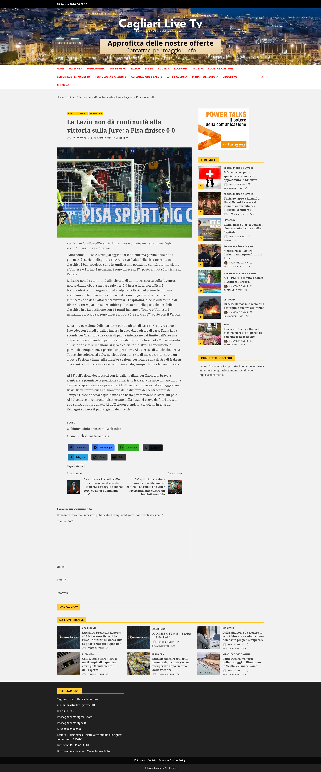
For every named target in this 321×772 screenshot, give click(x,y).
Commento (65, 521)
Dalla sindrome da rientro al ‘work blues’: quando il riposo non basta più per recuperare (243, 636)
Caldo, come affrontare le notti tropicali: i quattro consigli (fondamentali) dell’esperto (99, 664)
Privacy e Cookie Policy (171, 760)
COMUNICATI (89, 628)
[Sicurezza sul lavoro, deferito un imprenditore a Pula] (209, 255)
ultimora (79, 466)
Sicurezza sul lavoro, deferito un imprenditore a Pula (243, 254)
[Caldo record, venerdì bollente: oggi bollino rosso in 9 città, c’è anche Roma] (208, 663)
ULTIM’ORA (75, 68)
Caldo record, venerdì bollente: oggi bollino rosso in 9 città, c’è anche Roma (242, 662)
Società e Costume (220, 68)
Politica (163, 68)
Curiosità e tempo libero (73, 77)
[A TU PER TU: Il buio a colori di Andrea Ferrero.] (209, 281)
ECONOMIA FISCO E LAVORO (238, 168)
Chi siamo (63, 85)
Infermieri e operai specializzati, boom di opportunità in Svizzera (240, 176)
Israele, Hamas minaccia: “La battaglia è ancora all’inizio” (244, 306)
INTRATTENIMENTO (203, 77)
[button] (262, 77)
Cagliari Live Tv (160, 23)
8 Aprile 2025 (240, 214)
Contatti (151, 760)
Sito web (62, 593)
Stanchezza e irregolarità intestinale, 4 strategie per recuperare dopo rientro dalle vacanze (170, 664)
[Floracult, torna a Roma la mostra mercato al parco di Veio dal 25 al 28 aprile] (209, 334)
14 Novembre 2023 (233, 316)
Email (61, 580)
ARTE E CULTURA (177, 77)
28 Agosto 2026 (160, 646)
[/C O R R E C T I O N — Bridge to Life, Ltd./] (138, 637)
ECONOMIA (180, 68)
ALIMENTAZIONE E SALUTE (146, 77)
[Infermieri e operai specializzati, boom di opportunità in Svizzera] (209, 177)
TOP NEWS (116, 68)
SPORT (196, 68)
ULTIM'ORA (96, 113)
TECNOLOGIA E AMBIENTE (110, 77)
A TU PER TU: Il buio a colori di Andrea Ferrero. (243, 279)
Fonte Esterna (80, 138)
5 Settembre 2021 (233, 290)
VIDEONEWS (230, 77)
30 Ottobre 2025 (102, 138)
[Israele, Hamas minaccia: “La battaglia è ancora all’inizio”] (209, 307)
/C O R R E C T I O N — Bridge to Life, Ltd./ (171, 635)
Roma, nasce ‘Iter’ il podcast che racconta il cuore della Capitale (243, 228)
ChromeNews (153, 768)
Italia (133, 68)
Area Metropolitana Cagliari (238, 246)
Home (60, 68)
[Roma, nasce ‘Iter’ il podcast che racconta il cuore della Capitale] (209, 229)
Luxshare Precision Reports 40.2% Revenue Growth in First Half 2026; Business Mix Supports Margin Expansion (102, 638)
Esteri (149, 68)
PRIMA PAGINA (95, 68)
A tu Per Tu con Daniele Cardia (240, 273)
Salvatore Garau (238, 262)
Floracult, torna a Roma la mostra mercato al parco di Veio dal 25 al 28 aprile (243, 332)
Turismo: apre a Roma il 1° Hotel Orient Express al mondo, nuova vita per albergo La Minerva (242, 204)
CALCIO (72, 113)
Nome (62, 566)
